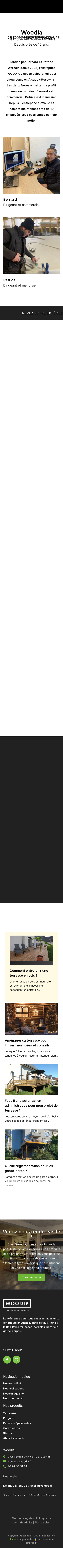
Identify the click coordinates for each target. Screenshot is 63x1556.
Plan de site (42, 1522)
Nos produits (13, 1406)
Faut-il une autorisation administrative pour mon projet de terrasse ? (31, 1105)
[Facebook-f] (7, 1360)
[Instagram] (16, 1360)
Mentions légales (23, 1518)
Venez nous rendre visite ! (31, 1234)
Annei (13, 1539)
